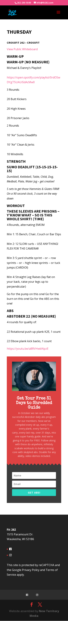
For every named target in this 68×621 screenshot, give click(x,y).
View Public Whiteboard (22, 49)
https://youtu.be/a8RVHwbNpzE (27, 349)
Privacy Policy (30, 570)
